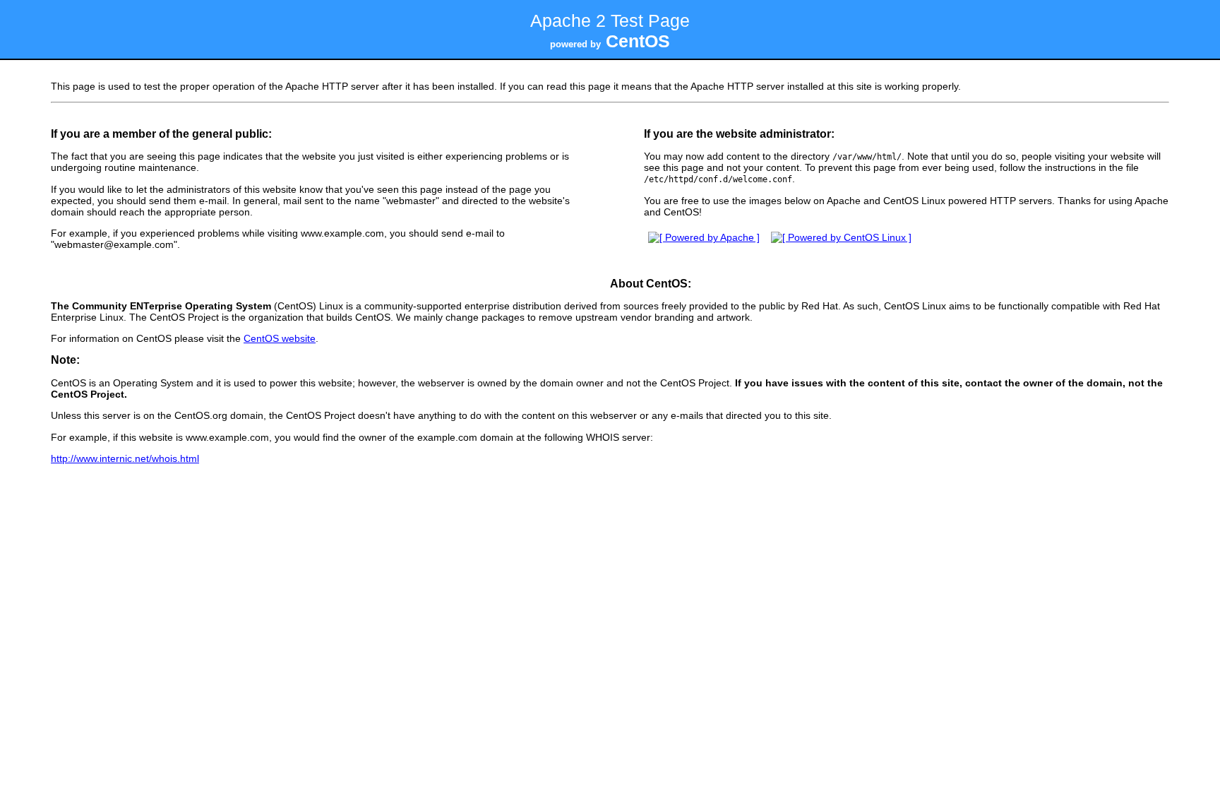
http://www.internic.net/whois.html (125, 458)
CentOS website (280, 338)
